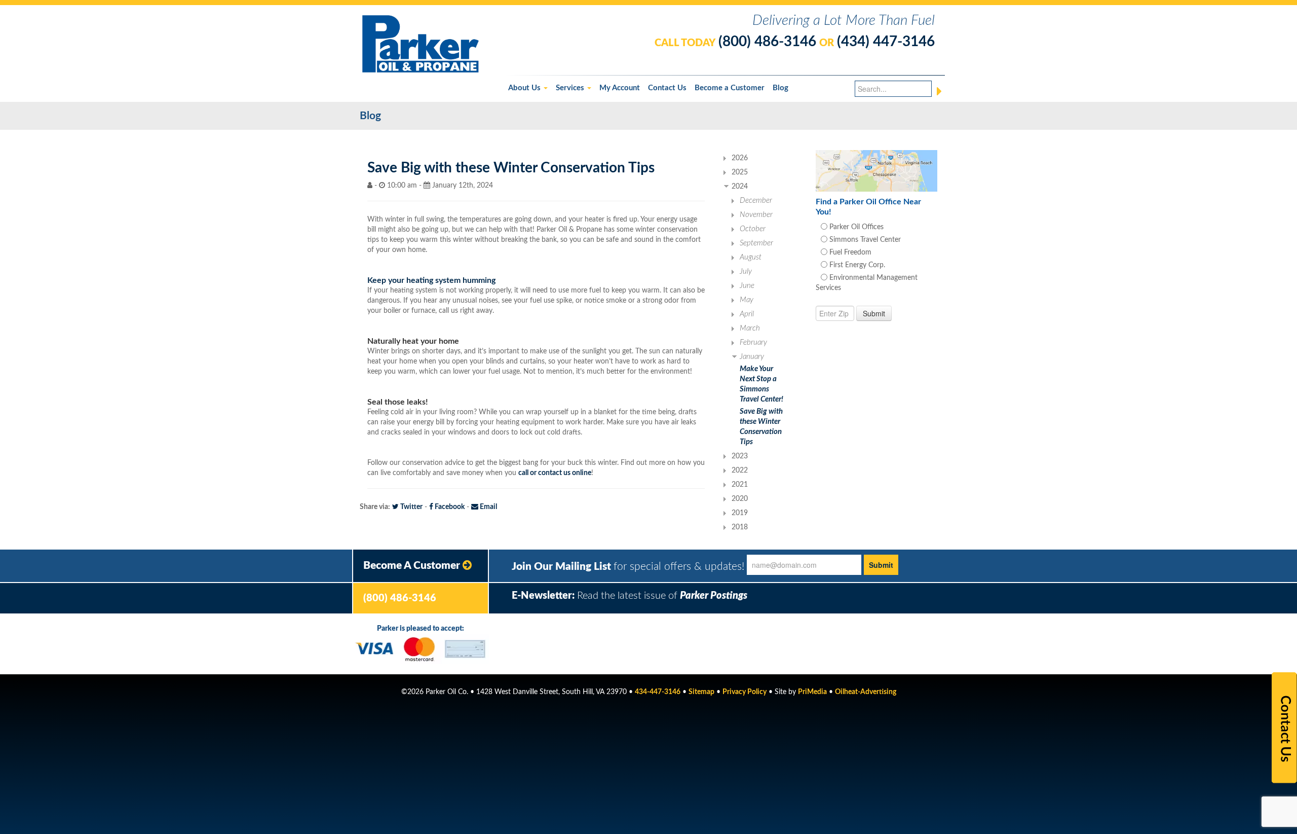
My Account (619, 88)
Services (571, 88)
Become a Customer (730, 88)
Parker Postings (713, 596)
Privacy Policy (744, 692)
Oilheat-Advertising (865, 692)
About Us (525, 88)
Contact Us (667, 88)
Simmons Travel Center (864, 239)
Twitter (411, 507)
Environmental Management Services (867, 283)
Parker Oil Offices (855, 227)
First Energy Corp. (856, 265)
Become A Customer (413, 565)
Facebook (449, 507)
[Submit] (939, 91)
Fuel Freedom (849, 252)
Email (487, 507)
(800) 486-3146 (767, 41)
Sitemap (701, 692)
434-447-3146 (657, 692)
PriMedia (812, 692)
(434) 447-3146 (886, 41)
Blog (780, 88)
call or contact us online (554, 473)
